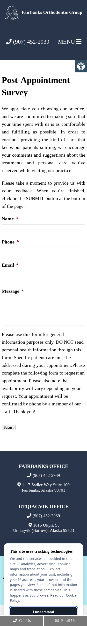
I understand (43, 612)
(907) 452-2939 (30, 42)
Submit (9, 427)
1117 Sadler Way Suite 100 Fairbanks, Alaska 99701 (46, 487)
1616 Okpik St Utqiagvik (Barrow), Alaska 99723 (43, 528)
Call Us (24, 621)
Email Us (67, 621)
